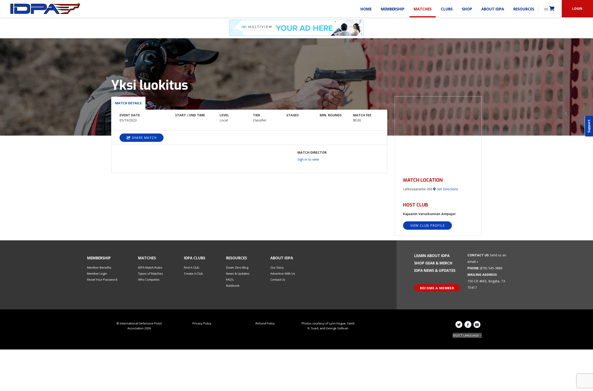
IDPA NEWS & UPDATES (434, 270)
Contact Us (277, 279)
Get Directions (447, 189)
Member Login (97, 273)
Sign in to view (308, 159)
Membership (392, 9)
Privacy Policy (201, 323)
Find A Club (191, 267)
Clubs (447, 9)
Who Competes (149, 279)
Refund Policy (265, 323)
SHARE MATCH (144, 137)
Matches (423, 9)
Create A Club (193, 273)
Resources (523, 9)
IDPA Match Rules (150, 267)
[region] (438, 134)
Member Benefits (99, 267)
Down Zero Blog (237, 267)
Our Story (277, 267)
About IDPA (492, 9)
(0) (546, 9)
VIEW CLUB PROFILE (427, 225)
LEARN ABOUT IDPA (432, 255)
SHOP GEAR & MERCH (433, 263)
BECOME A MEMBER (437, 288)
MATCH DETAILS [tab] (128, 103)
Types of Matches (150, 273)
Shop (467, 9)
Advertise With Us (282, 273)
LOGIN (577, 8)
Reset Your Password (102, 279)
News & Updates (237, 273)
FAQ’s (230, 279)
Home (366, 9)
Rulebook (233, 285)
